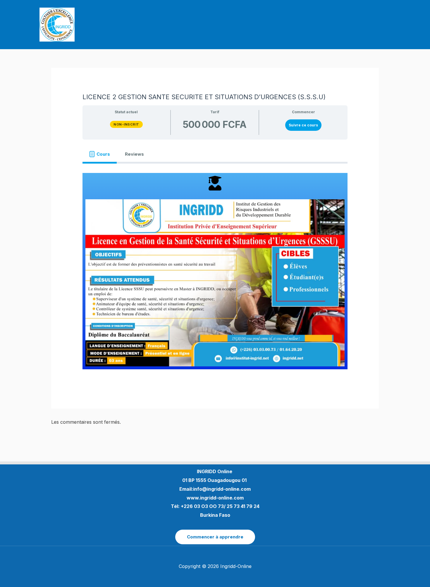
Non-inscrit (126, 124)
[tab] (99, 154)
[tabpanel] (215, 271)
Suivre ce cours (303, 125)
